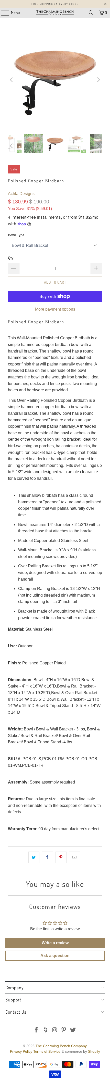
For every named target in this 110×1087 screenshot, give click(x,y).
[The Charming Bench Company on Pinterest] (64, 1030)
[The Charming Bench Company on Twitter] (73, 1030)
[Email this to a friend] (74, 857)
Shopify (94, 1051)
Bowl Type (16, 235)
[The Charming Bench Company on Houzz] (45, 1030)
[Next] (98, 79)
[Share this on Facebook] (47, 857)
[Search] (91, 13)
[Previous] (12, 79)
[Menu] (2, 13)
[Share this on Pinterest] (61, 857)
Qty (10, 258)
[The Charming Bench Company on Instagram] (55, 1030)
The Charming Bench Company (61, 1046)
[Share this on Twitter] (33, 857)
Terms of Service (46, 1051)
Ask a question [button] (55, 955)
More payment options (55, 309)
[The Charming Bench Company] (55, 13)
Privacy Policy (21, 1051)
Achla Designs (21, 193)
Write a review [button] (55, 943)
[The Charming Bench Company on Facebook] (36, 1030)
